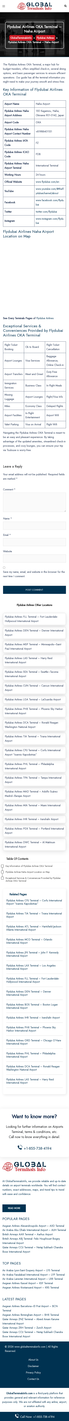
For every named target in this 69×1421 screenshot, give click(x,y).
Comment (9, 489)
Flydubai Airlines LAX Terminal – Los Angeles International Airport (31, 967)
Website (7, 551)
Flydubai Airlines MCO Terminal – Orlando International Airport (29, 941)
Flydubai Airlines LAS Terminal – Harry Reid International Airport (30, 1081)
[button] (65, 6)
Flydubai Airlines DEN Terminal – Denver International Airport (28, 993)
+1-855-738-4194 (37, 1148)
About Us (33, 1360)
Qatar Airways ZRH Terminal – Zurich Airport (26, 1328)
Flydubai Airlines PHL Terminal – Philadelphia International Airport (30, 1055)
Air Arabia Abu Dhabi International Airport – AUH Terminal (34, 1230)
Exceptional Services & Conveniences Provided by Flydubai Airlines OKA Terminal (33, 879)
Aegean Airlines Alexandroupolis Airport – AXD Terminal (33, 1226)
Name (7, 518)
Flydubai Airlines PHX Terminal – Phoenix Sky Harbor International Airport (31, 1029)
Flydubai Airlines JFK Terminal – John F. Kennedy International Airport (32, 954)
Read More (14, 1208)
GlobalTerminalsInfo (21, 38)
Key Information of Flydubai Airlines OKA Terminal (29, 866)
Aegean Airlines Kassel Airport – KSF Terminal (27, 1283)
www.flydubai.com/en (47, 182)
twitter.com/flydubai (46, 212)
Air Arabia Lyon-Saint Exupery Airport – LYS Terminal (31, 1270)
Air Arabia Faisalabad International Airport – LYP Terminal (33, 1275)
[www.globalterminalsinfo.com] (34, 6)
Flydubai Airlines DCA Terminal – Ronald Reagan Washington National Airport (33, 1068)
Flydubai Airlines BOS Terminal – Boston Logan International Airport (32, 1006)
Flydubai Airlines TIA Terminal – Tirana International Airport (34, 915)
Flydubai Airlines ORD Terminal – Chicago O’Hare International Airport (33, 1042)
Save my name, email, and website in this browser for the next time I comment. (34, 574)
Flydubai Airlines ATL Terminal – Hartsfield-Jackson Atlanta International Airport (33, 928)
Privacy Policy (33, 1372)
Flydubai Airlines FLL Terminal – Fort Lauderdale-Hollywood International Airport (32, 980)
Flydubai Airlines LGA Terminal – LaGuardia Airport (33, 699)
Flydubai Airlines (45, 38)
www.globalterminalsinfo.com (29, 1347)
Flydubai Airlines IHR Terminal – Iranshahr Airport (31, 819)
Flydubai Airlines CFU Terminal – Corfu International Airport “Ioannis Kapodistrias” (34, 902)
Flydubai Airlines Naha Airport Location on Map (28, 872)
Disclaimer (33, 1366)
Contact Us (33, 1379)
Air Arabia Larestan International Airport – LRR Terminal (32, 1279)
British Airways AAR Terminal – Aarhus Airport (27, 1234)
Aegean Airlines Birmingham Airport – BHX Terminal (30, 1315)
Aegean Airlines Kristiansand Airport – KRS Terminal (30, 1287)
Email (7, 535)
